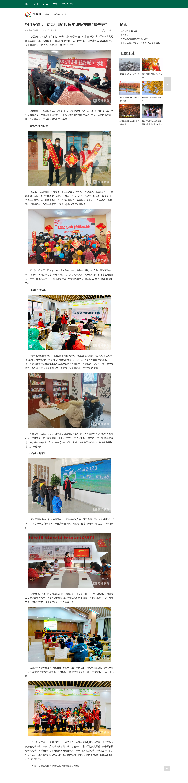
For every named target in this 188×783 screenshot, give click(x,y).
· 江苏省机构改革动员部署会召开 (133, 39)
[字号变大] (104, 30)
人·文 (45, 4)
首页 (27, 4)
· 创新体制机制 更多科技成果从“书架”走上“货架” (140, 43)
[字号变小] (110, 30)
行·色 (55, 4)
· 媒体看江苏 (124, 35)
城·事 (36, 4)
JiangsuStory (67, 4)
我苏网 (57, 14)
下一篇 (167, 84)
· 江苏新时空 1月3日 (128, 31)
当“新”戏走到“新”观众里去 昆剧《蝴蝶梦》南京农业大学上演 (152, 124)
